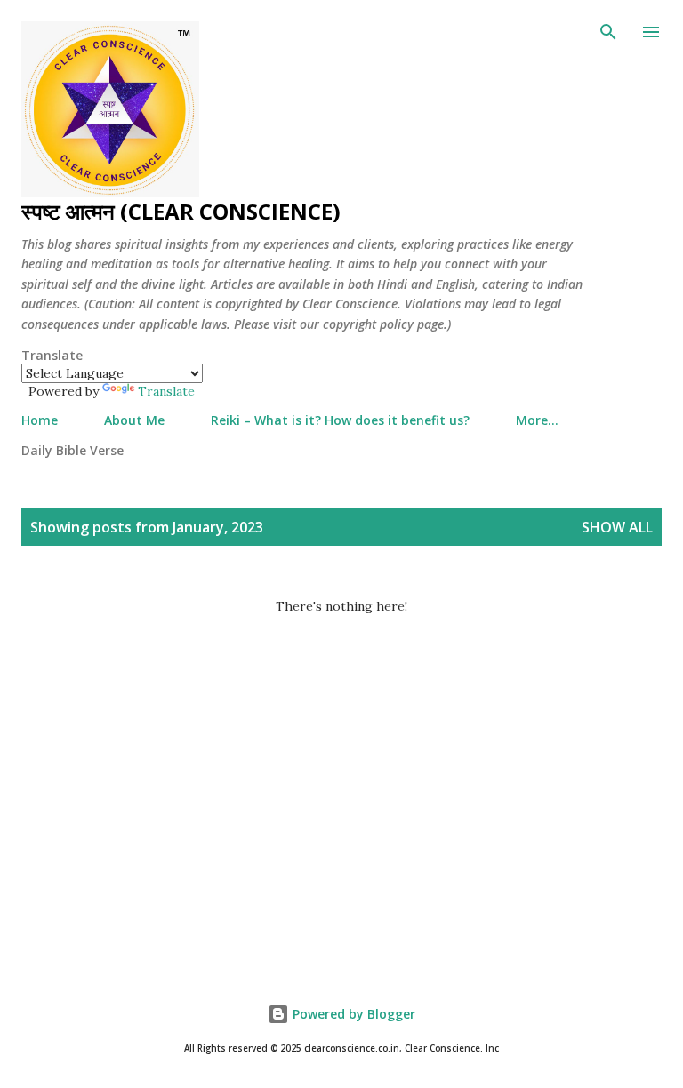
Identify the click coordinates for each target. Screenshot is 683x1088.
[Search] (608, 32)
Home (39, 420)
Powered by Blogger (352, 1013)
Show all (617, 527)
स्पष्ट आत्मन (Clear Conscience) (181, 211)
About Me (134, 420)
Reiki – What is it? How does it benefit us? (340, 420)
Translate (166, 391)
